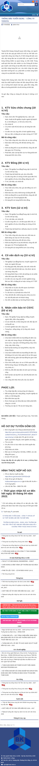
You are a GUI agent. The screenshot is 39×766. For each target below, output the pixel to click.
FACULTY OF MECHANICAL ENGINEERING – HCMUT (18, 561)
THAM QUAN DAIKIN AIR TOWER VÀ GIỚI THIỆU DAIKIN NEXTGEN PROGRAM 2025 (18, 666)
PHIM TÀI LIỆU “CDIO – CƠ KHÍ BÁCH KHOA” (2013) (17, 570)
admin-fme (16, 24)
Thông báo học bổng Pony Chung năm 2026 (15, 541)
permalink (16, 511)
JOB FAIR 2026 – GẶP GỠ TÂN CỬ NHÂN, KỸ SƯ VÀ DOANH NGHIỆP (19, 621)
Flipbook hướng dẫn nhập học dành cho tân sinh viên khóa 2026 (18, 595)
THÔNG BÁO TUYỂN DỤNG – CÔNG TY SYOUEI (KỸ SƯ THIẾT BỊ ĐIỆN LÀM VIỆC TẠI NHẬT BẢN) (19, 517)
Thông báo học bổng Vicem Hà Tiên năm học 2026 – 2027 (19, 536)
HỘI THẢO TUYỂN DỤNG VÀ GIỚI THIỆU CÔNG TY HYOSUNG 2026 (19, 612)
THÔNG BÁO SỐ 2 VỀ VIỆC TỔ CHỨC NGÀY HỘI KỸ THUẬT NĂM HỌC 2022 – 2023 (19, 644)
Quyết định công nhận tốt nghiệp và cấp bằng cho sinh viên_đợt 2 (17, 586)
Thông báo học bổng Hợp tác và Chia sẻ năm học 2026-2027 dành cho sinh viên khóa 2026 (19, 546)
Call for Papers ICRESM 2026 (9, 616)
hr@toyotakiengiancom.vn (13, 481)
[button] (34, 14)
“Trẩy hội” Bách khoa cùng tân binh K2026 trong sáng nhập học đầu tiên (18, 703)
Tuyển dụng (7, 511)
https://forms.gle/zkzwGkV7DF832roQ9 (17, 476)
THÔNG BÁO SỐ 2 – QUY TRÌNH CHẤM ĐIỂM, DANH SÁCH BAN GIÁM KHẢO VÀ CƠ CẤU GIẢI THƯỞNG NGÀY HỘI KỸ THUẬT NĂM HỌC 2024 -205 (19, 637)
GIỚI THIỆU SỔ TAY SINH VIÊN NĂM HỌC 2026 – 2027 (18, 591)
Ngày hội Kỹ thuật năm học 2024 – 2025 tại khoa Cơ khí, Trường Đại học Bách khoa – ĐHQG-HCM (18, 631)
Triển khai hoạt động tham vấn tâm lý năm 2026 (16, 581)
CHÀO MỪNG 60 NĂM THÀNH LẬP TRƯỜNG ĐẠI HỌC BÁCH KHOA (19, 566)
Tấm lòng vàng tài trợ (8, 574)
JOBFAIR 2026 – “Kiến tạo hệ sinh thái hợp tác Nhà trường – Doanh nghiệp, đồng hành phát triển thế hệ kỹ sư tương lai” (19, 606)
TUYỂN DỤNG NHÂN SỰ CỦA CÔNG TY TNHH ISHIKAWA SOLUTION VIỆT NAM (18, 552)
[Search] (36, 4)
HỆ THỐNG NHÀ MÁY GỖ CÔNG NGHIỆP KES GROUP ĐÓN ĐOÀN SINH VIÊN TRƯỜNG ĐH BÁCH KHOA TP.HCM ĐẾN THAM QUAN (19, 673)
